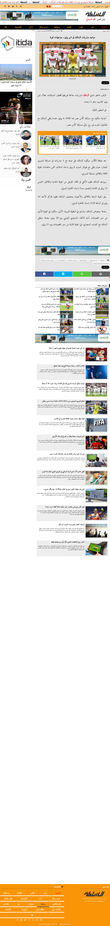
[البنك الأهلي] (72, 251)
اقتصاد (69, 27)
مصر (92, 27)
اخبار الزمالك (93, 260)
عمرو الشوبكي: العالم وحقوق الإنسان (12, 170)
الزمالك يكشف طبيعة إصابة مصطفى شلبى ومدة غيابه (49, 313)
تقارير (81, 27)
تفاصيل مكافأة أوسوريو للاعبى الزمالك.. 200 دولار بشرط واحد (84, 320)
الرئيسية (104, 27)
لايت (31, 27)
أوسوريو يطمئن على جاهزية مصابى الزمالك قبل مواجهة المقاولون (95, 147)
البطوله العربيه (61, 260)
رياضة (104, 31)
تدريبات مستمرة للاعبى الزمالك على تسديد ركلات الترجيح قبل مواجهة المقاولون (72, 147)
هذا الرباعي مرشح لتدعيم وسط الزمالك (86, 327)
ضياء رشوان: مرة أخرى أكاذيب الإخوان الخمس (10, 145)
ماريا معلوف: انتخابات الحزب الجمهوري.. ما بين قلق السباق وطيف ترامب (11, 159)
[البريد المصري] (16, 108)
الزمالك (86, 95)
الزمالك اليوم (83, 260)
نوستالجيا (57, 27)
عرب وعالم (44, 27)
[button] (26, 90)
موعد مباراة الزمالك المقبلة (101, 263)
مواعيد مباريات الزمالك (47, 260)
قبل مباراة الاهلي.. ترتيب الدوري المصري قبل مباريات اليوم (49, 320)
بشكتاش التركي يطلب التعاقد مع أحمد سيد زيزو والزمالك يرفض (49, 297)
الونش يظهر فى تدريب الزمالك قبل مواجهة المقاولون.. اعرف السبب (50, 147)
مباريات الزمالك (72, 260)
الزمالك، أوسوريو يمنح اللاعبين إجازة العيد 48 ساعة (49, 328)
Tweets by (28, 190)
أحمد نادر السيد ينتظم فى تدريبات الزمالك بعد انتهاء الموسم (84, 305)
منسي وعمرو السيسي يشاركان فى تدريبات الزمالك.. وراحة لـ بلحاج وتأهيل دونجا (50, 305)
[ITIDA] (16, 43)
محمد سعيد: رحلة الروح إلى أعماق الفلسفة (10, 132)
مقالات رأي (25, 127)
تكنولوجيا (18, 27)
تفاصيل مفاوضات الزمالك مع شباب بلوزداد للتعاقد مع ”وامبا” (85, 313)
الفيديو (28, 60)
